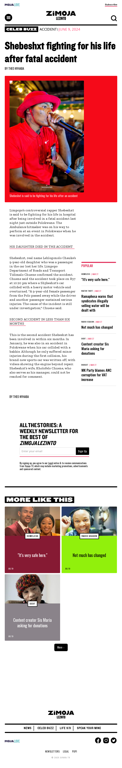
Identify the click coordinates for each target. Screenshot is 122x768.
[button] (61, 15)
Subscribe (111, 4)
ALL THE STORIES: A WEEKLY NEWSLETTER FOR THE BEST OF (49, 434)
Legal (50, 463)
